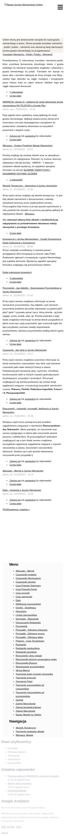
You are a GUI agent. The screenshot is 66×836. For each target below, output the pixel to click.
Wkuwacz (29, 214)
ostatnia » (25, 509)
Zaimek (19, 700)
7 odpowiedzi (16, 92)
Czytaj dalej (15, 96)
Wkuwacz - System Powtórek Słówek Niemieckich (28, 145)
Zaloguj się (15, 136)
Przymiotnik (21, 626)
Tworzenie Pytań (24, 681)
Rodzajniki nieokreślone (28, 648)
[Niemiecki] (23, 4)
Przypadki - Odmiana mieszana (31, 630)
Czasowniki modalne (26, 574)
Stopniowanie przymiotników (30, 666)
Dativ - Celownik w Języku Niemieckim (22, 490)
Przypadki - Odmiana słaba (29, 637)
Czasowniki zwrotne (26, 582)
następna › (14, 509)
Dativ (18, 600)
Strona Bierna (23, 670)
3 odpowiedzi (16, 278)
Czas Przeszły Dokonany (28, 585)
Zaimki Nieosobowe (26, 703)
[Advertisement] (33, 28)
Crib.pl (4, 833)
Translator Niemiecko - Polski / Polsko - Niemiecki (28, 54)
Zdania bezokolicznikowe (28, 707)
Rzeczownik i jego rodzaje (29, 655)
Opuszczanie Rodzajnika (28, 622)
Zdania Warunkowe (25, 711)
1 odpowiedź (16, 179)
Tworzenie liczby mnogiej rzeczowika (34, 674)
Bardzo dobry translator (20, 783)
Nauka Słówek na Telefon (28, 714)
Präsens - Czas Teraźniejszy (30, 641)
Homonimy (21, 611)
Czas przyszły (23, 593)
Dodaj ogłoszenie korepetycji (17, 272)
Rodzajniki (21, 644)
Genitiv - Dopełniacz (26, 607)
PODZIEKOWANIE (17, 790)
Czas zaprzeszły (24, 596)
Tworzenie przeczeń (26, 677)
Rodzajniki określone (26, 652)
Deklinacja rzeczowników (28, 604)
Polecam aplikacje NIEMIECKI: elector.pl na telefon (33, 776)
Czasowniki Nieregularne (28, 578)
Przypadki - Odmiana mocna (30, 633)
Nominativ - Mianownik (27, 619)
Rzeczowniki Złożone (26, 663)
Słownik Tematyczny (26, 727)
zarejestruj (30, 136)
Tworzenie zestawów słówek (30, 731)
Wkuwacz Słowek (24, 735)
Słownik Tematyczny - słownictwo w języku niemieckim (30, 185)
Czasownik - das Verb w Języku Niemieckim (25, 350)
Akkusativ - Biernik (25, 571)
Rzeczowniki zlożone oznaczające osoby (36, 659)
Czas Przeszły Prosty (26, 589)
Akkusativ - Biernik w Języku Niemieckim (23, 470)
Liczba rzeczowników (26, 615)
